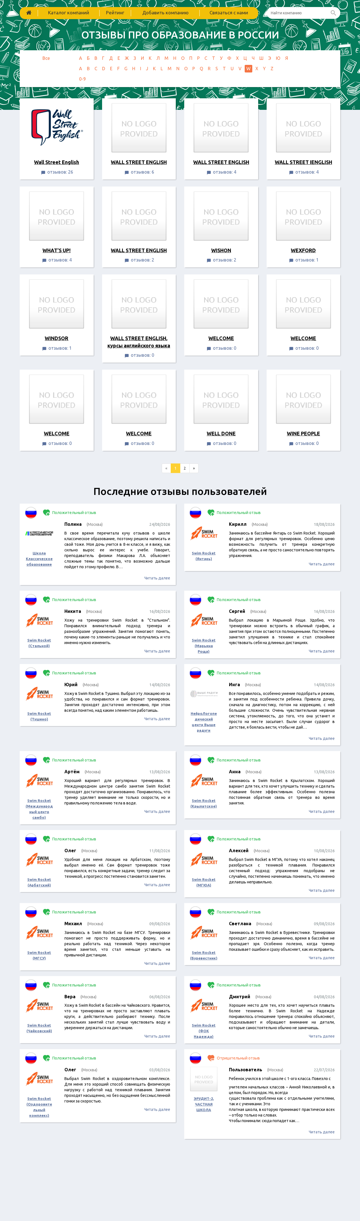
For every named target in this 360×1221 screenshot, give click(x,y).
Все (46, 58)
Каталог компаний (68, 12)
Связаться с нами (229, 12)
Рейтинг (115, 12)
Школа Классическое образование (39, 558)
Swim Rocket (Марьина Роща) (203, 645)
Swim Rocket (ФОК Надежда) (203, 1030)
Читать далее (157, 578)
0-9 (82, 78)
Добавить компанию (165, 12)
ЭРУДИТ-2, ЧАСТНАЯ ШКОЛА (204, 1104)
